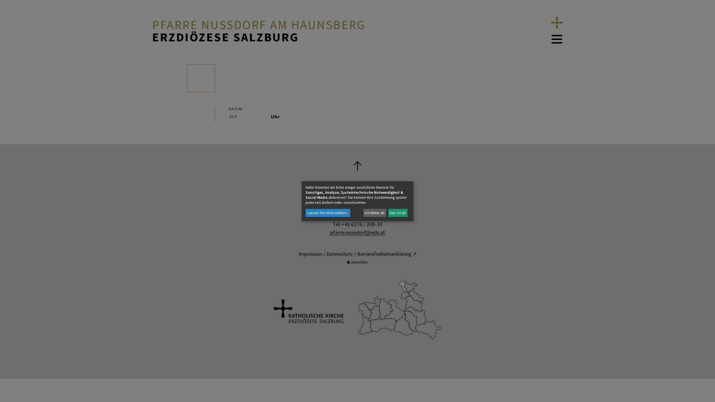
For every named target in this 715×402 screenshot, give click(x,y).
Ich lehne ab (375, 212)
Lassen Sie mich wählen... (328, 212)
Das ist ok (398, 212)
